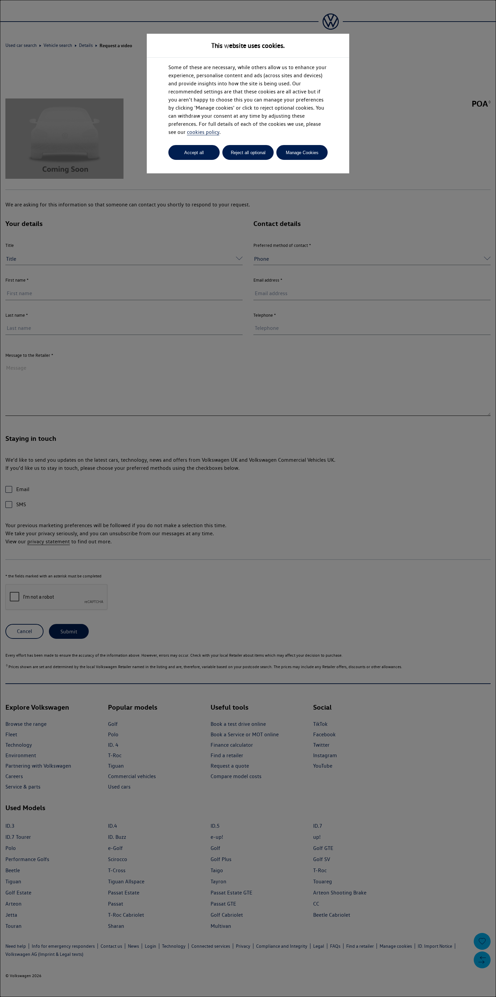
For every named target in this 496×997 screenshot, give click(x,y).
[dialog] (248, 498)
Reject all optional (248, 152)
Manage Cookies (302, 152)
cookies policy (203, 132)
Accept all (194, 152)
